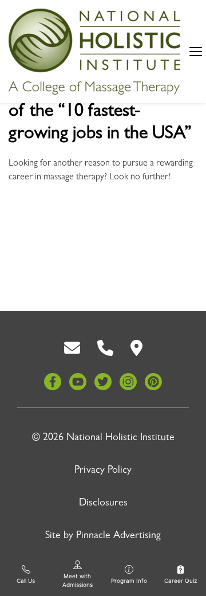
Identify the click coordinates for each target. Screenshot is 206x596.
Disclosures (103, 504)
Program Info (129, 580)
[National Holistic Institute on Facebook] (52, 382)
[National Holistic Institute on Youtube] (78, 382)
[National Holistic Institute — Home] (94, 52)
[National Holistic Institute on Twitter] (103, 382)
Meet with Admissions (77, 580)
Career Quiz (180, 580)
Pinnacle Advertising (118, 536)
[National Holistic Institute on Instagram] (128, 382)
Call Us (26, 580)
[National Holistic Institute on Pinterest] (153, 382)
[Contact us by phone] (105, 348)
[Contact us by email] (72, 348)
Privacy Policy (103, 471)
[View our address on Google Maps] (136, 348)
